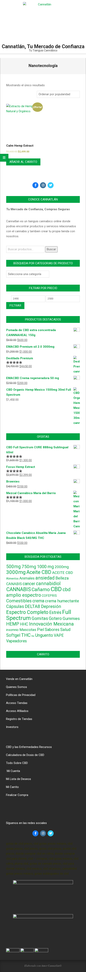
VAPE (59, 635)
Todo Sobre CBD (17, 763)
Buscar (51, 249)
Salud (65, 629)
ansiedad (45, 578)
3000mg (16, 572)
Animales (27, 578)
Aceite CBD (38, 572)
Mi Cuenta (13, 771)
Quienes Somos (16, 687)
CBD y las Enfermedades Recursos (29, 747)
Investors (12, 727)
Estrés (55, 612)
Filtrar (15, 305)
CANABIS (14, 584)
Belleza (62, 578)
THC (26, 635)
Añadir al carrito (23, 162)
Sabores (52, 629)
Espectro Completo (27, 612)
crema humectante (62, 601)
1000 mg (45, 566)
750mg (29, 566)
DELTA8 (32, 606)
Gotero (55, 618)
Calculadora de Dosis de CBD (25, 755)
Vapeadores (16, 641)
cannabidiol (48, 583)
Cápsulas (15, 606)
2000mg (62, 567)
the (32, 636)
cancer (29, 583)
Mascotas (27, 630)
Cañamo (41, 589)
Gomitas (40, 618)
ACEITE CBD (62, 573)
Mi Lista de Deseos (18, 779)
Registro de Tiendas (19, 719)
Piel (40, 629)
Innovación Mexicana (51, 624)
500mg (13, 566)
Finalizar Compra (17, 795)
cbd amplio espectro (38, 592)
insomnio (12, 630)
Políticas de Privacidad (20, 695)
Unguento (44, 635)
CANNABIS (18, 589)
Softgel (13, 635)
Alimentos (12, 578)
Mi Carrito (12, 787)
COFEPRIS (49, 596)
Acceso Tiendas (16, 703)
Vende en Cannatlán (19, 679)
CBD (56, 589)
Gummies (71, 618)
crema (38, 600)
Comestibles (19, 601)
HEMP (12, 624)
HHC (24, 624)
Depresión (51, 606)
